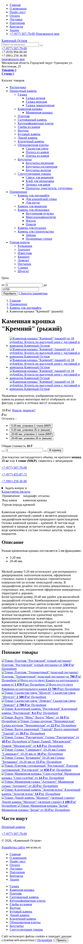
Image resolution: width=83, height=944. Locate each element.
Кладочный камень (31, 141)
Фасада (31, 220)
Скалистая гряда (37, 148)
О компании (18, 8)
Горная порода (20, 242)
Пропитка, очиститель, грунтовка (49, 188)
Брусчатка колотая (38, 170)
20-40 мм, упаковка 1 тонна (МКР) (32, 434)
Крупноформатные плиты (36, 123)
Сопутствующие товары (34, 173)
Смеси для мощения (39, 177)
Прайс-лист (18, 12)
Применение (18, 191)
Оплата (15, 15)
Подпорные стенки (39, 238)
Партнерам (17, 23)
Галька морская (36, 101)
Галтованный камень (32, 119)
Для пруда (33, 202)
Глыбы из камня (29, 127)
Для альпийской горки (41, 199)
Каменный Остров (14, 40)
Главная (15, 5)
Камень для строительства (36, 231)
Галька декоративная (40, 105)
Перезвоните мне (47, 33)
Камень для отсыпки (32, 228)
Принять (62, 940)
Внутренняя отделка (40, 213)
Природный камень (23, 91)
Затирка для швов (38, 184)
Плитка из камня (37, 155)
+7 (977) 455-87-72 (14, 474)
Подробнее (44, 940)
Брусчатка (25, 159)
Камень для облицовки (33, 210)
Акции (14, 30)
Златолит (24, 249)
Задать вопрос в (16, 488)
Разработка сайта (13, 847)
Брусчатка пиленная (40, 163)
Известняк (25, 253)
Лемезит (23, 260)
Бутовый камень (29, 134)
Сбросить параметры (33, 293)
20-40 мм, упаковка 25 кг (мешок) (31, 438)
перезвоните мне (13, 59)
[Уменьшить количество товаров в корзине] (3, 451)
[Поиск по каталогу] (41, 45)
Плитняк (24, 116)
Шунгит (23, 271)
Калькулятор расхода (16, 491)
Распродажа (18, 87)
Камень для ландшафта (33, 195)
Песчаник (24, 264)
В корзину (55, 450)
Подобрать (9, 293)
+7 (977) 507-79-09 (22, 33)
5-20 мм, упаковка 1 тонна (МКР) (31, 425)
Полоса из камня (37, 152)
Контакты (16, 26)
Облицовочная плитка (33, 145)
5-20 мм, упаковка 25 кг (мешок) (30, 429)
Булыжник (25, 246)
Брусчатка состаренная (41, 166)
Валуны (23, 130)
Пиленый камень (13, 827)
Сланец (23, 267)
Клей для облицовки (40, 181)
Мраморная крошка (39, 112)
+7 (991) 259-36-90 (14, 481)
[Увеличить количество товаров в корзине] (45, 451)
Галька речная (35, 98)
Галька (22, 94)
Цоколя (31, 224)
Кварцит (24, 256)
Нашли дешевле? (23, 410)
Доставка (16, 19)
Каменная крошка (30, 109)
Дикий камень (27, 137)
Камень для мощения (32, 206)
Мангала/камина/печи (41, 217)
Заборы (31, 235)
